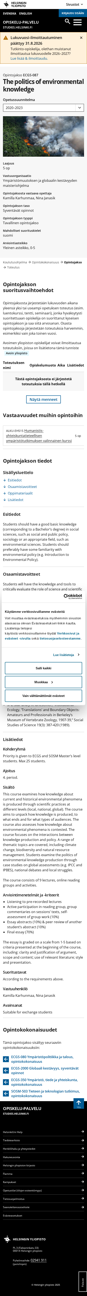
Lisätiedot (15, 499)
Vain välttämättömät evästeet (43, 696)
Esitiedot (15, 480)
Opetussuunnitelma (19, 99)
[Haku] (67, 21)
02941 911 (39, 1260)
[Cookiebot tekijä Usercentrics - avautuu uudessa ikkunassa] (63, 597)
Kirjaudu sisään (73, 13)
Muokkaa (41, 682)
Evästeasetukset (12, 1215)
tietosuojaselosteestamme (60, 638)
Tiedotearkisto (11, 1140)
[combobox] (43, 108)
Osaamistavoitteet (22, 486)
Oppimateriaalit (20, 493)
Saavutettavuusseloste (16, 1207)
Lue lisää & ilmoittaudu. (29, 58)
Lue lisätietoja (63, 654)
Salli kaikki (43, 668)
